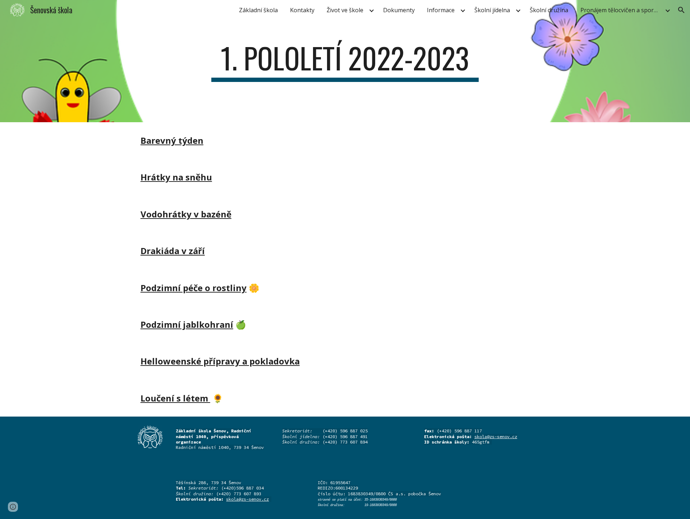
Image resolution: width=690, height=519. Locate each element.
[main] (345, 61)
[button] (681, 10)
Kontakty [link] (302, 10)
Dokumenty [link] (399, 10)
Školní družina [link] (549, 10)
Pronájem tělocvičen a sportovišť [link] (621, 10)
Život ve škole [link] (345, 10)
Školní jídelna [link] (492, 10)
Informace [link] (441, 10)
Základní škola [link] (258, 10)
